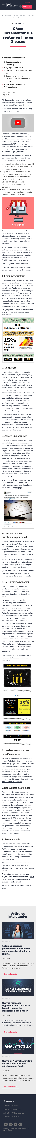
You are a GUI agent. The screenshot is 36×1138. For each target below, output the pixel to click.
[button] (4, 94)
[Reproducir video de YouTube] (18, 123)
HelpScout (21, 160)
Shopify (18, 488)
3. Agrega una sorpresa (13, 68)
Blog (9, 15)
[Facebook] (15, 1124)
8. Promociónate (10, 87)
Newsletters (18, 50)
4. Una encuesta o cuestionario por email (18, 72)
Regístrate (27, 6)
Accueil (4, 15)
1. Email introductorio (12, 62)
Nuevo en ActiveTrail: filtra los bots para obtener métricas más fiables (17, 1063)
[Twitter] (6, 1124)
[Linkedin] (11, 1124)
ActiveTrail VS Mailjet (11, 1116)
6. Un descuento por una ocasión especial (17, 80)
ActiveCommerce (20, 312)
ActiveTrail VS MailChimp (13, 1109)
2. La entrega (9, 65)
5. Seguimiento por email (14, 76)
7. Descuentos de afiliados (14, 84)
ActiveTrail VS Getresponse (14, 1113)
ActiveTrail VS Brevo (11, 1105)
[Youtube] (20, 1124)
